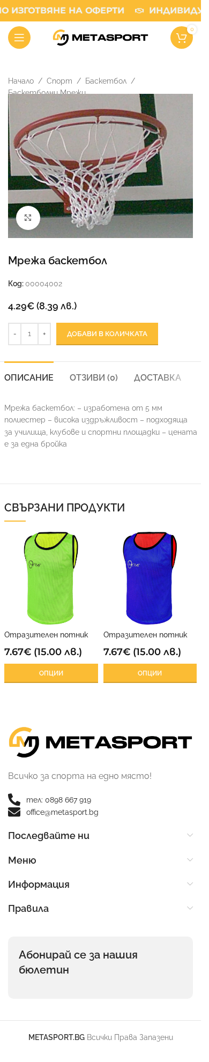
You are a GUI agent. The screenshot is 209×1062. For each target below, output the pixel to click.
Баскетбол (105, 81)
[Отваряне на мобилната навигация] (19, 37)
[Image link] (100, 741)
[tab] (29, 376)
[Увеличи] (28, 218)
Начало (21, 81)
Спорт (59, 81)
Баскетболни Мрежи (47, 92)
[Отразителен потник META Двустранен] (51, 578)
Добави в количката (107, 334)
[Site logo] (101, 37)
